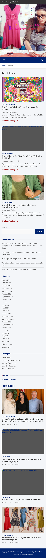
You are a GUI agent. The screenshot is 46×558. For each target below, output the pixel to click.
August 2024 (6, 327)
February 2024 (7, 344)
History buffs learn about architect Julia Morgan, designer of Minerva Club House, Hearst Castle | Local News (22, 245)
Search (4, 227)
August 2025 (6, 300)
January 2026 (6, 286)
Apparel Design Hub (18, 51)
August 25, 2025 (7, 112)
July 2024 (5, 330)
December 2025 (7, 288)
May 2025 (5, 308)
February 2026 (7, 283)
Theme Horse (39, 552)
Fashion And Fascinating (11, 360)
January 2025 (6, 314)
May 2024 (5, 336)
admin (15, 112)
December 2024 (7, 316)
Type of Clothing (7, 153)
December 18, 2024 (8, 161)
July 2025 (5, 302)
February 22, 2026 (7, 502)
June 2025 (5, 305)
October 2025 (7, 294)
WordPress (29, 555)
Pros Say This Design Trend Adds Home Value (19, 259)
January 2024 (6, 347)
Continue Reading (9, 121)
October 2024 (7, 322)
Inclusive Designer (9, 366)
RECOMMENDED (9, 386)
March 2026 (6, 280)
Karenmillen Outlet (9, 379)
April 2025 (5, 311)
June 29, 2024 (6, 210)
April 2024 (5, 339)
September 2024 (8, 325)
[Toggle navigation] (4, 60)
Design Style (6, 358)
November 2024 (7, 319)
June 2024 (5, 333)
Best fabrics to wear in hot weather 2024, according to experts (19, 206)
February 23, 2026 (7, 464)
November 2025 (7, 291)
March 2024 (6, 341)
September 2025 (8, 297)
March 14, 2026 (6, 424)
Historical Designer (8, 104)
